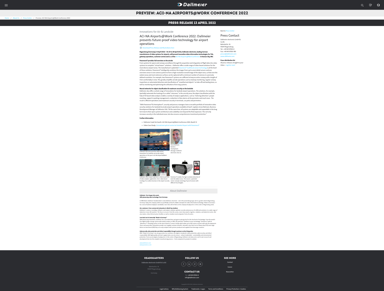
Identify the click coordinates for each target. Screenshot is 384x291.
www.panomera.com (145, 245)
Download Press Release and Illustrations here (158, 48)
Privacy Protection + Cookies (236, 289)
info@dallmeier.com (192, 278)
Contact (230, 262)
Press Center (27, 18)
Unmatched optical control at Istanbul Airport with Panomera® (177, 125)
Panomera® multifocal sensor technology (193, 68)
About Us (16, 18)
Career (230, 267)
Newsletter (230, 272)
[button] (378, 5)
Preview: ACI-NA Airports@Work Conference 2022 (192, 12)
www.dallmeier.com (145, 243)
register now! (230, 65)
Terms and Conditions (215, 289)
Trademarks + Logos (198, 289)
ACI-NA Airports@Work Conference (188, 57)
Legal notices (164, 289)
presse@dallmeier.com (228, 54)
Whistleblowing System (180, 289)
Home (7, 18)
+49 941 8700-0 (193, 275)
